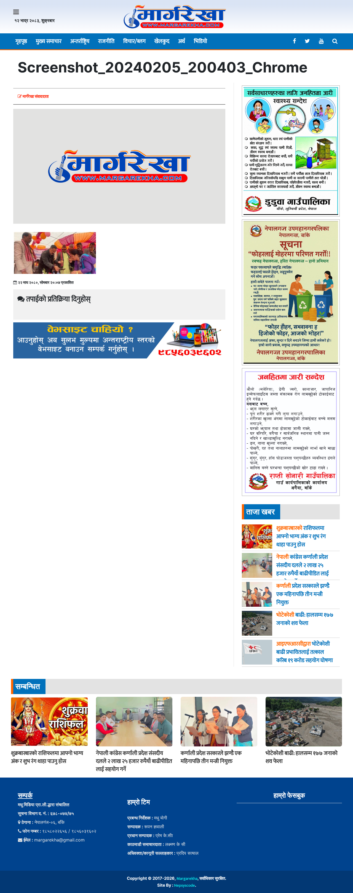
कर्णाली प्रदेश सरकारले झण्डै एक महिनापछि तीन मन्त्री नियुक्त (211, 757)
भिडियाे (200, 41)
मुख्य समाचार (48, 41)
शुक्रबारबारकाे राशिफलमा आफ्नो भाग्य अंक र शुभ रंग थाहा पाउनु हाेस (47, 757)
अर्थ (181, 41)
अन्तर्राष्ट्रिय (79, 41)
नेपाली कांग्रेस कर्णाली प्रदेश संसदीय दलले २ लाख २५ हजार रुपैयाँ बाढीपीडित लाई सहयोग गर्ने (134, 761)
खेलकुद (161, 41)
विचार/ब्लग (134, 41)
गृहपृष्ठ (21, 41)
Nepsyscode (184, 885)
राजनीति (106, 41)
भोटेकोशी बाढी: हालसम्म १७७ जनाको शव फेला (302, 757)
